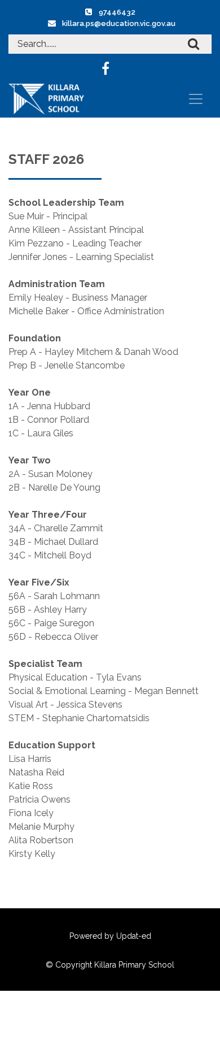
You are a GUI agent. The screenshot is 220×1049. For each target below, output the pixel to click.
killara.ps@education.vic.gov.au (118, 23)
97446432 (117, 12)
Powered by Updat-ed (110, 935)
